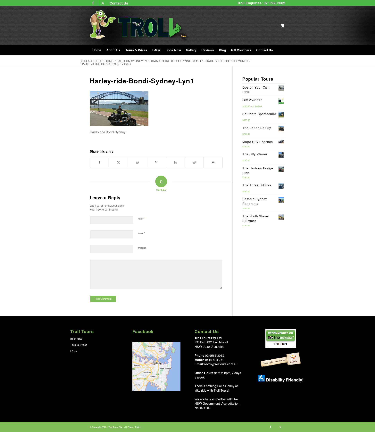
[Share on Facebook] (99, 162)
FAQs (73, 351)
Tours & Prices (78, 345)
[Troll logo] (139, 25)
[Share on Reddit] (194, 162)
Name (141, 218)
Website (142, 247)
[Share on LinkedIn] (175, 162)
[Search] (279, 50)
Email (141, 233)
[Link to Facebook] (93, 3)
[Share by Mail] (213, 162)
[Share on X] (118, 162)
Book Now (76, 338)
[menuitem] (118, 3)
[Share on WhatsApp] (137, 162)
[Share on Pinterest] (156, 162)
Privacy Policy (134, 426)
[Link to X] (103, 3)
